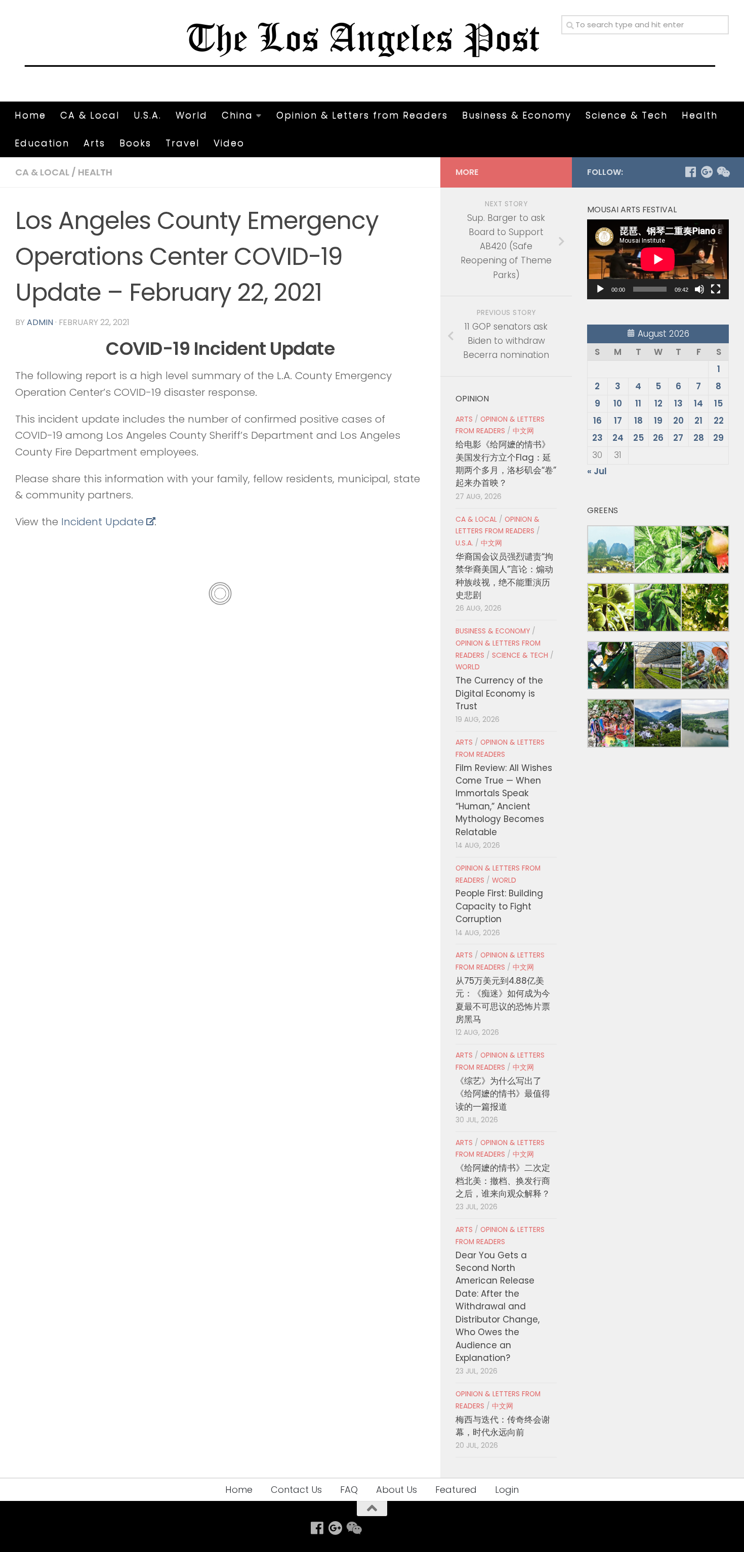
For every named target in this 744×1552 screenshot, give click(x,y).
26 (658, 438)
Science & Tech (627, 115)
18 (638, 421)
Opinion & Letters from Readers (362, 115)
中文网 (523, 431)
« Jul (597, 471)
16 (597, 421)
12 (658, 403)
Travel (182, 142)
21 (698, 421)
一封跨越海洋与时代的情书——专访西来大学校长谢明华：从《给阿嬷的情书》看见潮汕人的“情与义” (116, 708)
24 (618, 438)
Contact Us (296, 1489)
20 (678, 421)
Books (135, 142)
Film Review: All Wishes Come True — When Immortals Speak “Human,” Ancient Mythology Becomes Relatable (504, 800)
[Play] (600, 289)
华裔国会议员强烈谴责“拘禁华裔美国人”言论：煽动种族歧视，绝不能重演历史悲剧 (504, 576)
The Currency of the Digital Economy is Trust (499, 693)
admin (40, 322)
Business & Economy (516, 115)
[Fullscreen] (716, 289)
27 (678, 438)
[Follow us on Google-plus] (706, 172)
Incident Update (102, 522)
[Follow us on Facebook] (690, 172)
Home (30, 115)
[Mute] (699, 289)
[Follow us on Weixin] (723, 172)
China (237, 115)
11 (638, 403)
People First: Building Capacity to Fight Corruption (499, 906)
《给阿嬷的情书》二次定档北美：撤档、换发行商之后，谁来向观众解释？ (503, 1181)
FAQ (349, 1489)
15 (718, 403)
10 (617, 403)
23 (597, 438)
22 (719, 421)
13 (678, 403)
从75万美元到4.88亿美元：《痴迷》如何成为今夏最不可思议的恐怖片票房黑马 (503, 1000)
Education (42, 142)
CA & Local (89, 115)
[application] (658, 259)
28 (698, 438)
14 (698, 403)
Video (229, 142)
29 (718, 438)
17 (618, 421)
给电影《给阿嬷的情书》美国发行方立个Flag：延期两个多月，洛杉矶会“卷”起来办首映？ (506, 463)
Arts (94, 142)
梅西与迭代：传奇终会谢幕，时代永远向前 (503, 1425)
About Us (396, 1489)
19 (658, 421)
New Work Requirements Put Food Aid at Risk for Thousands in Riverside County (301, 632)
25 (638, 438)
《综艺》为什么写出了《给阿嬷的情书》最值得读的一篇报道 (503, 1094)
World (192, 115)
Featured (456, 1489)
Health (700, 115)
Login (507, 1489)
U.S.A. (147, 115)
